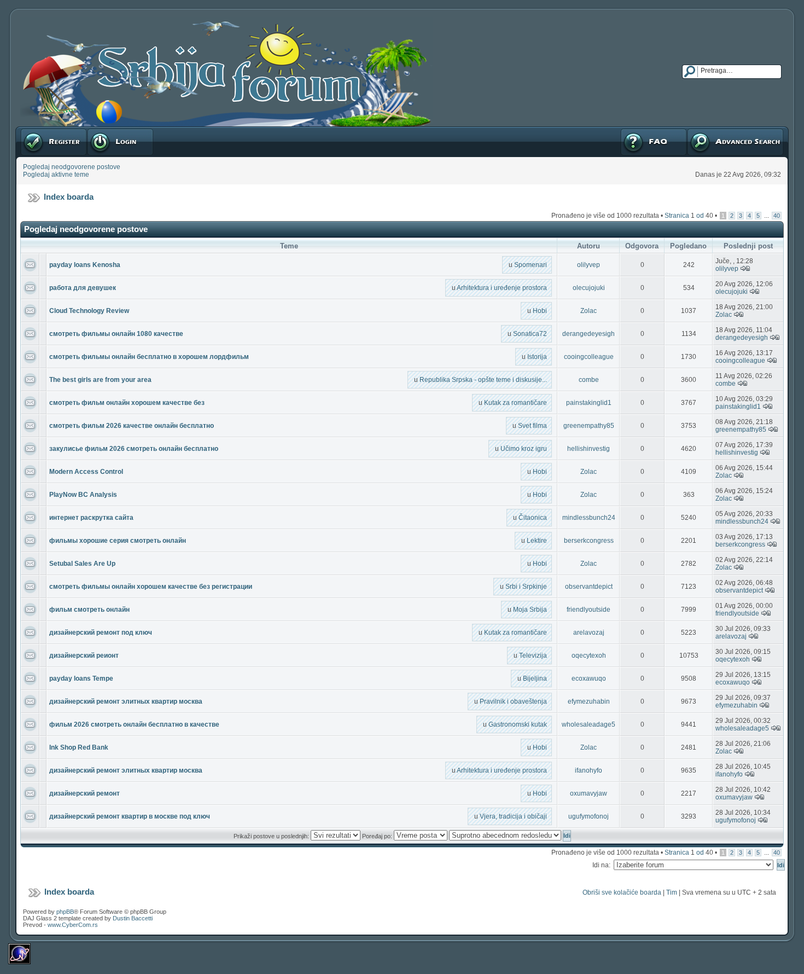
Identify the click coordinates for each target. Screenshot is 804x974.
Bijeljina (535, 678)
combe (589, 380)
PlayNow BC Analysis (83, 494)
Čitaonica (532, 517)
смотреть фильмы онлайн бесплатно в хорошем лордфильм (149, 357)
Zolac (588, 311)
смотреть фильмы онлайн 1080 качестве (116, 334)
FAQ (626, 130)
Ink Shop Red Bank (78, 747)
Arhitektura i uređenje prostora (502, 288)
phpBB (65, 911)
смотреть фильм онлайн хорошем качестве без (127, 403)
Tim (671, 892)
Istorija (537, 357)
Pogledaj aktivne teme (56, 174)
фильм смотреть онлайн (89, 609)
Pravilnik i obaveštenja (513, 701)
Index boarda (69, 196)
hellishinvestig (588, 449)
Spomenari (530, 265)
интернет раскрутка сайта (91, 517)
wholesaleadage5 (588, 724)
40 (776, 215)
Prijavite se (103, 130)
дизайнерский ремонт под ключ (100, 632)
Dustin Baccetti (133, 918)
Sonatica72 (530, 334)
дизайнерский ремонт (84, 793)
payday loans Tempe (81, 678)
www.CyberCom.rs (73, 924)
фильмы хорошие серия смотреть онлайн (117, 540)
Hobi (540, 311)
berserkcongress (589, 540)
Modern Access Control (86, 472)
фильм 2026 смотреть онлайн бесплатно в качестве (134, 724)
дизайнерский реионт (84, 655)
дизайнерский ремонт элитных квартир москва (125, 701)
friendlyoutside (588, 609)
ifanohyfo (588, 770)
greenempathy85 (588, 426)
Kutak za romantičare (515, 403)
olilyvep (588, 265)
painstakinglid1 (588, 403)
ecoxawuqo (589, 678)
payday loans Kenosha (84, 265)
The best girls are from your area (100, 380)
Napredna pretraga (715, 130)
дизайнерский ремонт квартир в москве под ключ (129, 816)
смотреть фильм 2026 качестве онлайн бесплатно (131, 426)
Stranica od (689, 215)
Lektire (537, 540)
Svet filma (532, 426)
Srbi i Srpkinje (526, 586)
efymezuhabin (589, 701)
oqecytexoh (589, 655)
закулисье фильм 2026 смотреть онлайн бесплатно (133, 449)
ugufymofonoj (588, 816)
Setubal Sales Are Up (82, 563)
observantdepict (589, 586)
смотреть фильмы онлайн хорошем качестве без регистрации (150, 586)
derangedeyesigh (588, 334)
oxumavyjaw (588, 793)
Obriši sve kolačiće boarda (621, 892)
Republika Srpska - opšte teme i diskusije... (483, 380)
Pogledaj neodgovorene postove (71, 167)
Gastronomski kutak (517, 724)
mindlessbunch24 (588, 517)
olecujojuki (589, 288)
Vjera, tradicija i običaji (513, 816)
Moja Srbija (530, 609)
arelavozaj (588, 632)
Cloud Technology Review (89, 311)
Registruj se (38, 130)
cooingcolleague (589, 357)
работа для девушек (82, 288)
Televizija (533, 655)
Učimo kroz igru (523, 449)
